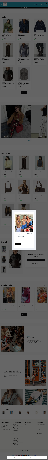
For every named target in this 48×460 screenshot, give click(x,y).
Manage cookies (43, 457)
